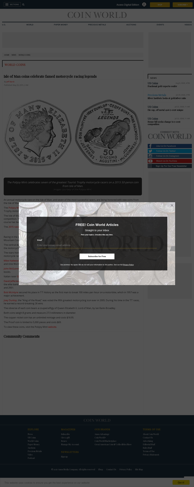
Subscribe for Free (97, 256)
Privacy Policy (128, 265)
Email (39, 240)
